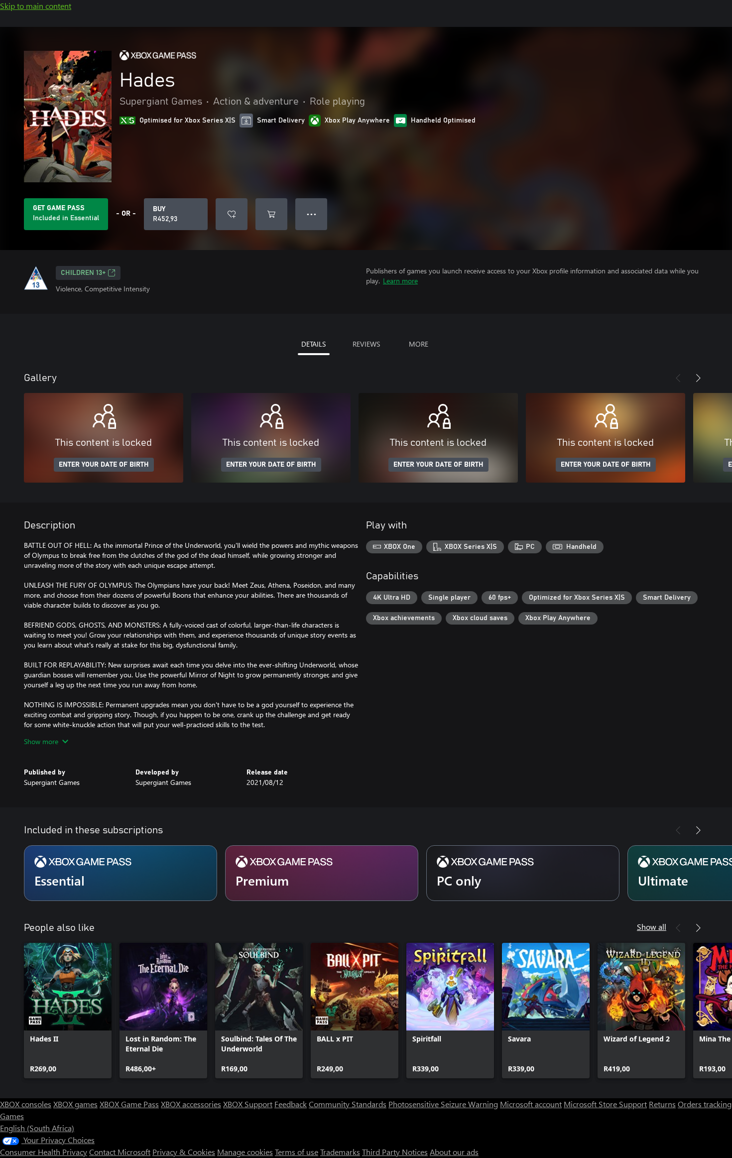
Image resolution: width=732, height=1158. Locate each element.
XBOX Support (247, 1104)
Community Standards (347, 1104)
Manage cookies (245, 1152)
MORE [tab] (418, 344)
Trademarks (340, 1152)
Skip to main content (35, 5)
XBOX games (75, 1104)
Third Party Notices (395, 1152)
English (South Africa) (37, 1128)
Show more (41, 741)
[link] (68, 1010)
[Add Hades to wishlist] (231, 214)
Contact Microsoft (119, 1152)
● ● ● (311, 214)
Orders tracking (705, 1104)
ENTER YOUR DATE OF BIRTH (104, 464)
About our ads (454, 1152)
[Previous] (678, 378)
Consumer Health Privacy (43, 1152)
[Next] (698, 378)
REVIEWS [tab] (366, 344)
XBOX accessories (191, 1104)
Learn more (400, 280)
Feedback (290, 1104)
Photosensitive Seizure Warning (443, 1104)
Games (12, 1116)
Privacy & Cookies (183, 1152)
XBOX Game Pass (129, 1104)
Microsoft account (531, 1104)
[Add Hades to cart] (271, 214)
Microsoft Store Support (605, 1104)
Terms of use (296, 1152)
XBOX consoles (25, 1104)
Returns (662, 1104)
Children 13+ (83, 272)
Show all (651, 926)
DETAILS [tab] (313, 344)
